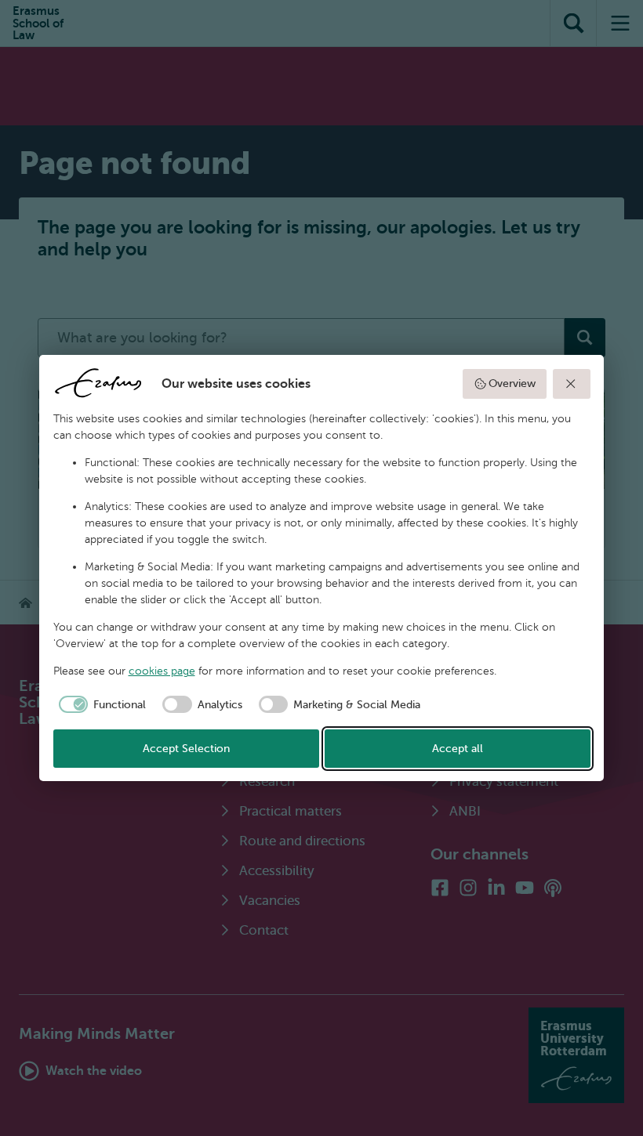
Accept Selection (186, 748)
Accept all (457, 748)
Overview (512, 383)
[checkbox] (100, 704)
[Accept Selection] (571, 384)
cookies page (162, 671)
